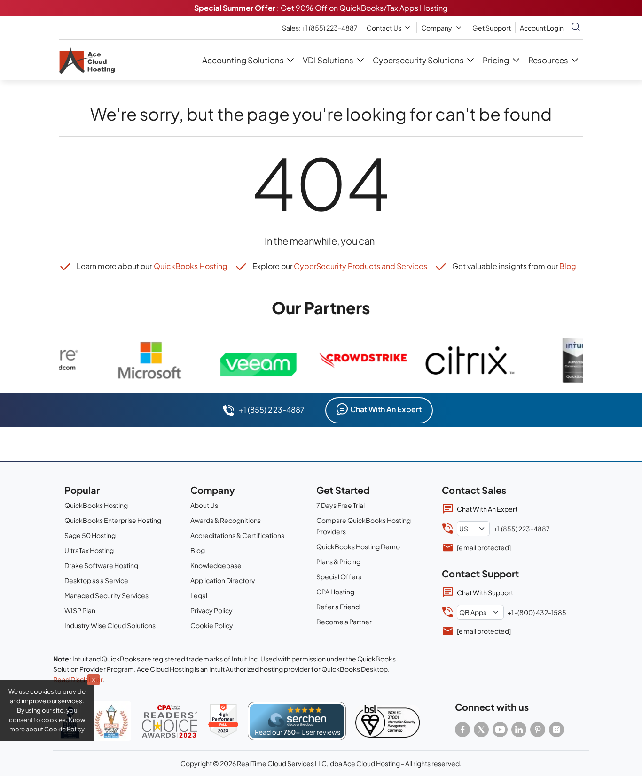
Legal (198, 595)
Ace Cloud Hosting (371, 763)
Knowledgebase (216, 565)
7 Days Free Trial (340, 505)
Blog (567, 266)
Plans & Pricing (338, 561)
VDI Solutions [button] (328, 60)
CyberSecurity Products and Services (360, 266)
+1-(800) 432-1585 (537, 612)
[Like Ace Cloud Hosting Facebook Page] (462, 729)
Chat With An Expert (386, 409)
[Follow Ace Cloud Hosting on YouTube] (500, 729)
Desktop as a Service (96, 580)
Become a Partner (344, 621)
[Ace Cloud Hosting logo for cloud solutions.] (87, 60)
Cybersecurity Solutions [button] (418, 60)
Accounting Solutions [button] (243, 60)
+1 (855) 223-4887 (320, 27)
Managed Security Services (106, 595)
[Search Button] (575, 27)
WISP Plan (79, 610)
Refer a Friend (338, 606)
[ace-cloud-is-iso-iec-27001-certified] (387, 721)
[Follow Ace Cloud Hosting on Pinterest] (537, 729)
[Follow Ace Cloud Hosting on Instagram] (556, 729)
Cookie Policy (211, 625)
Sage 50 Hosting (90, 535)
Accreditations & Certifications (237, 535)
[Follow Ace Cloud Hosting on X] (481, 729)
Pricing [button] (496, 60)
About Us (204, 505)
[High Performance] (223, 721)
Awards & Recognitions (225, 520)
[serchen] (297, 721)
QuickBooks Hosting (190, 266)
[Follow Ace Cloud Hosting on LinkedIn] (518, 729)
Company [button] (436, 27)
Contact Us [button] (384, 27)
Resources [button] (548, 60)
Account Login (542, 27)
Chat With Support (485, 592)
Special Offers (338, 576)
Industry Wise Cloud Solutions (110, 625)
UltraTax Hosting (89, 550)
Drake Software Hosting (101, 565)
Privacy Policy (211, 610)
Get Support (491, 27)
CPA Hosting (335, 591)
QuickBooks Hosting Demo (358, 546)
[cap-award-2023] (170, 721)
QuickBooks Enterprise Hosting (112, 520)
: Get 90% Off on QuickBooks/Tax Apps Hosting (321, 8)
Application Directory (222, 580)
